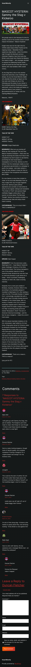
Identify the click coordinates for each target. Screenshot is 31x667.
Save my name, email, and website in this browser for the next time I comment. (15, 642)
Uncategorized (25, 371)
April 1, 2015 (8, 497)
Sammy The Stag (20, 378)
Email (4, 625)
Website (4, 633)
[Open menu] (28, 3)
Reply (3, 433)
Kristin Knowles (7, 516)
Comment (5, 599)
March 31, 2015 (6, 416)
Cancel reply (6, 590)
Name (4, 617)
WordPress (18, 663)
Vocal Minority (6, 3)
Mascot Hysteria (11, 378)
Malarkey (18, 371)
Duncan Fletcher (13, 585)
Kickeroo (4, 378)
